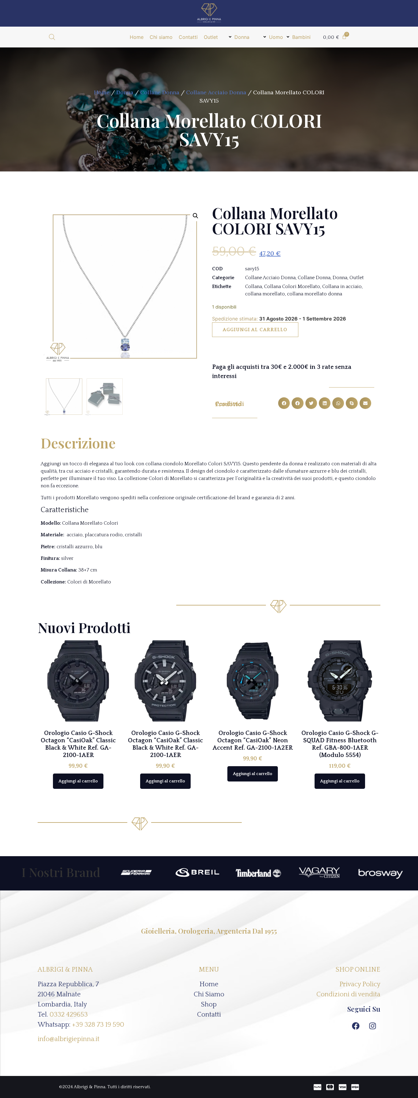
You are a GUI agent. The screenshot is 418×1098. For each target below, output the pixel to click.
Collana (253, 286)
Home (102, 92)
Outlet (356, 277)
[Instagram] (372, 1026)
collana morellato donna (314, 294)
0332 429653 (69, 1014)
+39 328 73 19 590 (98, 1025)
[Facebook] (356, 1026)
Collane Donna (159, 92)
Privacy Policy (359, 984)
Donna (124, 92)
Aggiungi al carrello (255, 329)
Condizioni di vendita (348, 994)
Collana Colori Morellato (292, 286)
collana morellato (265, 294)
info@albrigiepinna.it (68, 1039)
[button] (239, 37)
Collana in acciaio (342, 286)
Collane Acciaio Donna (216, 92)
